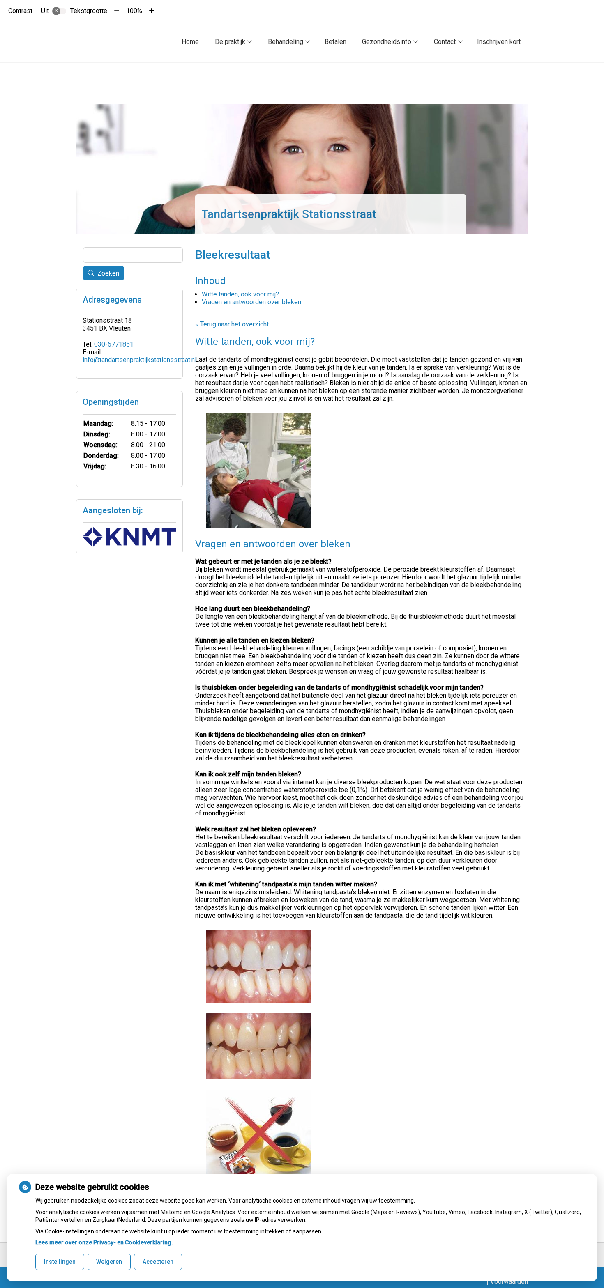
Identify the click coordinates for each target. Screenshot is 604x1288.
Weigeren (109, 1261)
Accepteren (158, 1261)
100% (134, 11)
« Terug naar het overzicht (232, 324)
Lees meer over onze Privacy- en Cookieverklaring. (104, 1242)
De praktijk (230, 42)
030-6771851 (114, 344)
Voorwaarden (509, 1282)
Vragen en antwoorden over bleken (251, 302)
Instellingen (60, 1261)
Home (190, 42)
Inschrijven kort (499, 42)
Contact (445, 42)
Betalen (335, 42)
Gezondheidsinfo (386, 42)
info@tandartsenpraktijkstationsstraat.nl (139, 360)
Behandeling (285, 42)
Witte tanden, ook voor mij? (240, 294)
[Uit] (59, 11)
